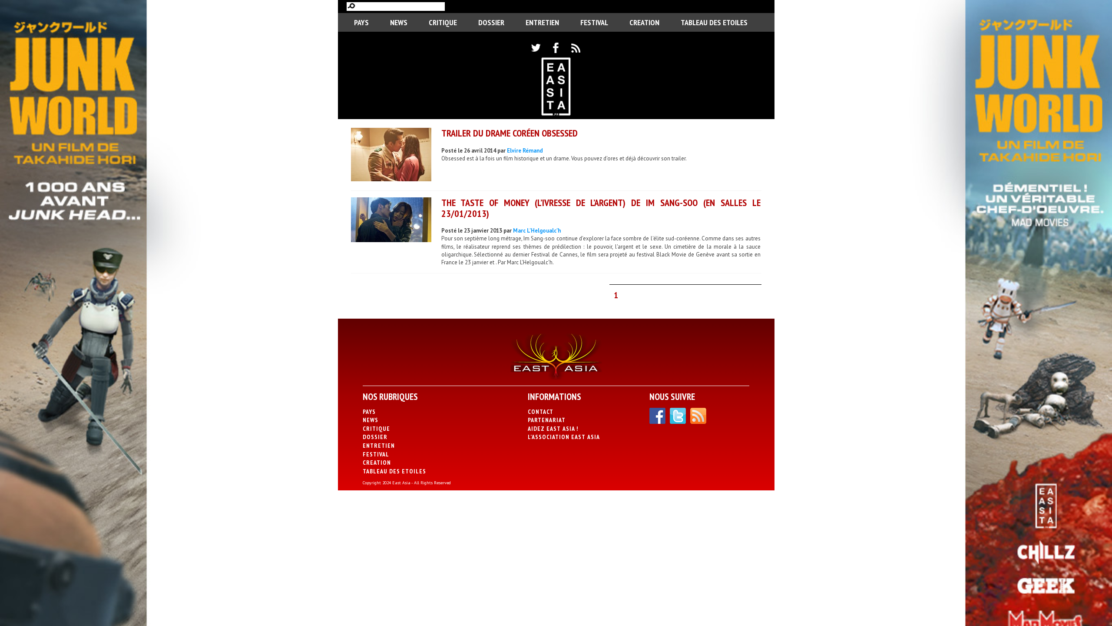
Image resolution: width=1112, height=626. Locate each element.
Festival (594, 22)
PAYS (361, 22)
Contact (540, 412)
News (398, 22)
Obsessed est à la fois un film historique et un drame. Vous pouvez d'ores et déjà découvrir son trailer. (564, 158)
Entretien (542, 22)
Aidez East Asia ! (553, 429)
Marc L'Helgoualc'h (537, 230)
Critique (443, 22)
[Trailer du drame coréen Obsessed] (391, 155)
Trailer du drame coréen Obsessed (509, 133)
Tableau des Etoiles (714, 22)
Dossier (491, 22)
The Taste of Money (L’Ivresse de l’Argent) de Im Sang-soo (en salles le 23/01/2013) (601, 208)
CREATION (644, 22)
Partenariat (547, 420)
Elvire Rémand (525, 150)
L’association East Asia (564, 437)
